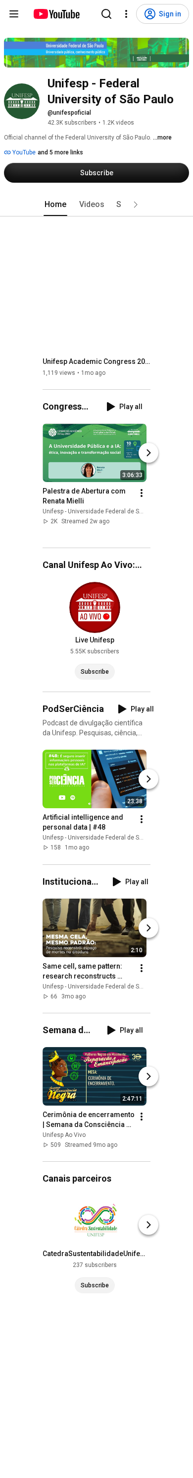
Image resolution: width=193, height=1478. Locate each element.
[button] (135, 204)
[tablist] (96, 204)
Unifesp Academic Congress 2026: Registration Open (97, 361)
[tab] (55, 204)
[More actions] (141, 493)
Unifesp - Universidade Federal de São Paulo (103, 511)
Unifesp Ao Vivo (64, 1134)
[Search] (106, 14)
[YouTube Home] (56, 14)
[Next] (148, 453)
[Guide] (14, 14)
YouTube (23, 152)
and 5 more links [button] (60, 152)
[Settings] (126, 14)
